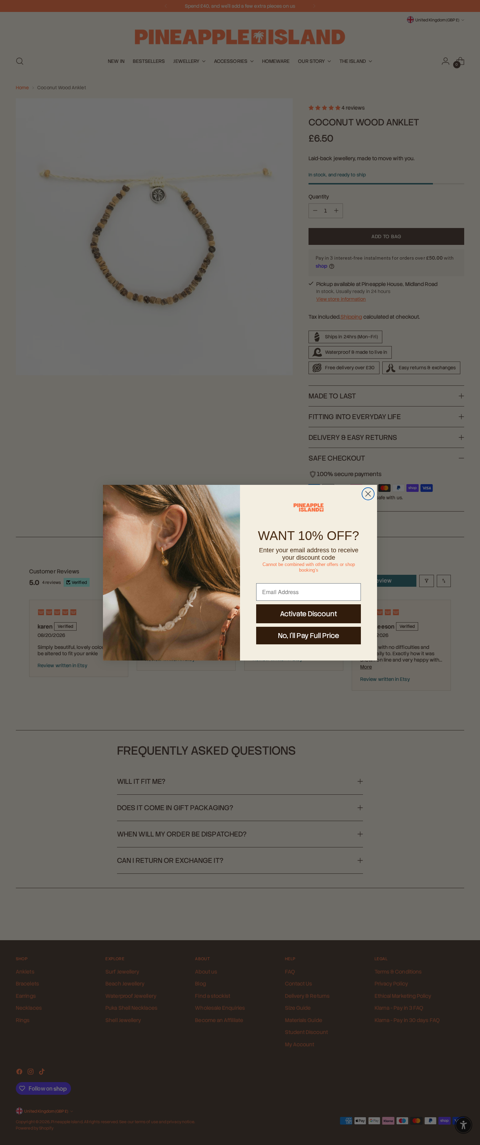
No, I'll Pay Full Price (308, 635)
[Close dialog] (368, 494)
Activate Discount (308, 613)
